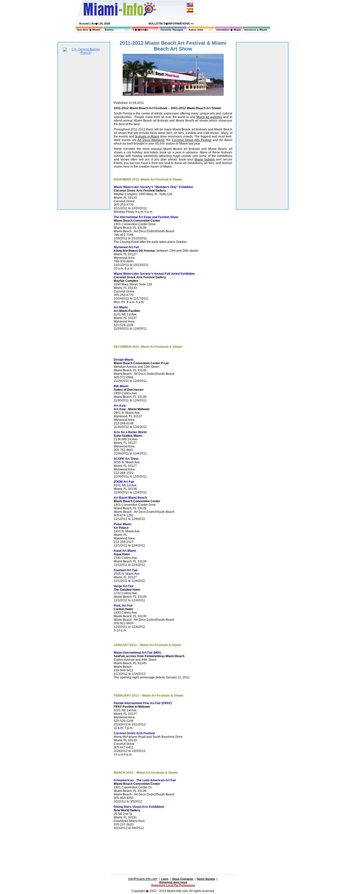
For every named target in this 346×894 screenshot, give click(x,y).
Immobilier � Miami (228, 29)
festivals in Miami (147, 136)
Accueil (84, 23)
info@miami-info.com (142, 879)
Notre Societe (206, 878)
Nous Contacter (182, 878)
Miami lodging (205, 159)
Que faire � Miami (88, 29)
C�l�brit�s (140, 29)
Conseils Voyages (172, 29)
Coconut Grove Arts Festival (192, 140)
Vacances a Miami (255, 29)
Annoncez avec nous (173, 882)
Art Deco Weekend (151, 140)
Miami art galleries (209, 117)
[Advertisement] (173, 843)
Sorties (109, 29)
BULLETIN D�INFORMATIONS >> (171, 23)
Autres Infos (195, 29)
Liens (164, 878)
